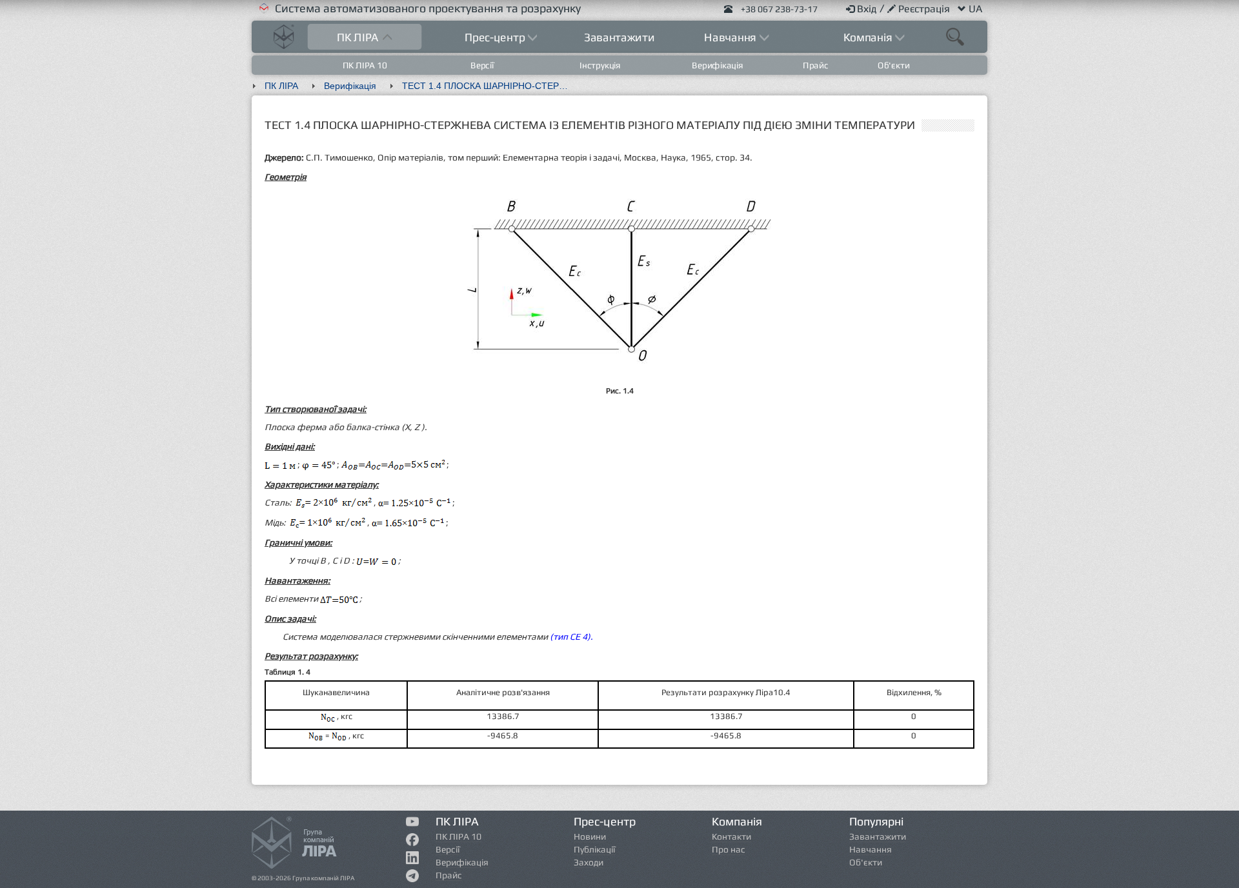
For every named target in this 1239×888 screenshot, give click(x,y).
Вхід (868, 9)
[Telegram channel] (413, 878)
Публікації (594, 849)
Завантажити (619, 37)
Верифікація (717, 65)
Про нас (728, 849)
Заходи (588, 862)
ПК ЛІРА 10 (365, 65)
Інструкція (600, 65)
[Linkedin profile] (413, 860)
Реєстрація (925, 9)
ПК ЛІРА (281, 86)
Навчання (870, 849)
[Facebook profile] (413, 842)
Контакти (731, 836)
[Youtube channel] (413, 823)
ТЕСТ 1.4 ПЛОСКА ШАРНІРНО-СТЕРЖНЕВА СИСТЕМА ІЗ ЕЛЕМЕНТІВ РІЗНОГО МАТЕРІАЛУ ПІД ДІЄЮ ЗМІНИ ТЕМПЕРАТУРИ (492, 86)
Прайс (816, 65)
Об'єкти (893, 65)
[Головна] (284, 35)
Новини (590, 836)
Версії (482, 65)
